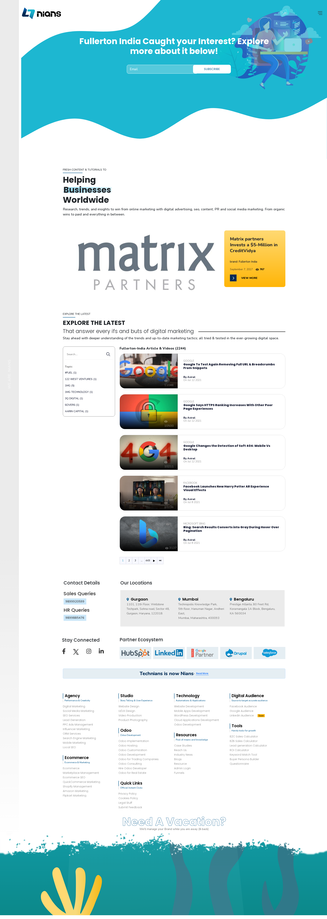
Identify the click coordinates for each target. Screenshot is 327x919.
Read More (202, 673)
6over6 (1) (72, 405)
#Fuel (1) (70, 372)
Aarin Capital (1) (76, 411)
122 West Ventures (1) (81, 379)
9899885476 (74, 618)
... (141, 560)
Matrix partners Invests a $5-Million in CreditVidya (254, 245)
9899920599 (74, 601)
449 (148, 560)
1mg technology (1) (79, 392)
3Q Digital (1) (74, 398)
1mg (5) (69, 385)
